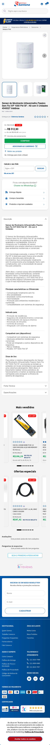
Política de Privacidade (34, 732)
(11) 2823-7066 (35, 660)
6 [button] (30, 465)
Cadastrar (25, 611)
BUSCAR (40, 168)
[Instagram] (35, 678)
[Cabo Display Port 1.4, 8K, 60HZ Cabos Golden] (25, 489)
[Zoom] (9, 89)
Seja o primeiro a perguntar (25, 555)
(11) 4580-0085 (35, 663)
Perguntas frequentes (10, 638)
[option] (25, 437)
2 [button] (23, 465)
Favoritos (30, 638)
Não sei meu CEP (9, 173)
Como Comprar (7, 656)
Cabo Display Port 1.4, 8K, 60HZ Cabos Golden (25, 510)
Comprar (25, 141)
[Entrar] (42, 4)
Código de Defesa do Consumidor (9, 674)
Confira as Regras (30, 22)
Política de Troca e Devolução (8, 665)
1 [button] (19, 465)
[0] (46, 4)
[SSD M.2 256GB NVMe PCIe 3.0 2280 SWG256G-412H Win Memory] (25, 425)
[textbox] (25, 11)
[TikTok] (42, 678)
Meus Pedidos (32, 634)
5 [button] (28, 465)
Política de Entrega (9, 660)
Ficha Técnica (9, 386)
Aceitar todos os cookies (25, 739)
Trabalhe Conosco (8, 634)
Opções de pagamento (16, 136)
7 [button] (32, 465)
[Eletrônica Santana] (22, 4)
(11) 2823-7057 (35, 667)
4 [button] (26, 465)
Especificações (10, 393)
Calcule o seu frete (11, 164)
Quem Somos (7, 630)
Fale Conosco (7, 645)
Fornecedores (7, 641)
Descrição (8, 219)
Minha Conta (31, 630)
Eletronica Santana (17, 117)
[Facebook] (29, 678)
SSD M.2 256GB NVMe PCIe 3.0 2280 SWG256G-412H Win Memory (25, 446)
